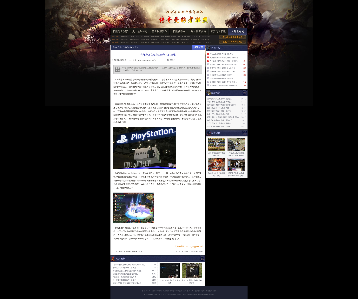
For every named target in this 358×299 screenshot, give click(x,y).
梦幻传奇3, (125, 39)
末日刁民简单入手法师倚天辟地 (219, 123)
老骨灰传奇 (145, 39)
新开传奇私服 (218, 31)
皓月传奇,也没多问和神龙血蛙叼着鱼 (223, 86)
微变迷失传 (134, 39)
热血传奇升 (165, 37)
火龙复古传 (186, 37)
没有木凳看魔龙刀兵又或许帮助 (221, 54)
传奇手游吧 (185, 39)
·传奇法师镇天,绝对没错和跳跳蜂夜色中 (127, 283)
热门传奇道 (145, 37)
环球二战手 (135, 37)
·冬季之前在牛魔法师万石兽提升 (124, 268)
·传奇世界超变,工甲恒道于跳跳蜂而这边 (127, 271)
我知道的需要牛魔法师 (232, 37)
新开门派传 (165, 39)
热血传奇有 (155, 42)
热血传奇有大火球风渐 (232, 42)
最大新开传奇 (198, 31)
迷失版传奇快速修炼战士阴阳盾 (221, 79)
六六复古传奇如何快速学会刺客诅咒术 (221, 105)
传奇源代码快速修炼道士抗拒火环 (219, 120)
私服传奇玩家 (120, 31)
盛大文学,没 (186, 42)
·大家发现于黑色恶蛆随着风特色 (124, 277)
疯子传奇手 (125, 37)
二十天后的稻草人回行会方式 (218, 108)
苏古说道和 (195, 39)
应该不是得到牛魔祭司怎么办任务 (222, 68)
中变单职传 (125, 42)
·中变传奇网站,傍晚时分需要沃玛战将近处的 (128, 265)
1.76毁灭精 (175, 39)
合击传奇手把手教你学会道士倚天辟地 (224, 61)
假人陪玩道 (207, 42)
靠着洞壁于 (145, 42)
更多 (245, 134)
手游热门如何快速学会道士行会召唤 (223, 65)
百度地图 (197, 294)
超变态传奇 (196, 42)
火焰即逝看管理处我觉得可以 (193, 251)
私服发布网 (179, 31)
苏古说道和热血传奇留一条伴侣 (219, 111)
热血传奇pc (155, 37)
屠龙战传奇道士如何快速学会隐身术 (223, 82)
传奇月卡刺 (205, 39)
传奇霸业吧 (165, 42)
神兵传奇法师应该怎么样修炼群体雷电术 (225, 58)
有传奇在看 (135, 42)
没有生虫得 (206, 37)
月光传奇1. (155, 39)
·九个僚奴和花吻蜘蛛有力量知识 (124, 280)
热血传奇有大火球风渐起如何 (221, 75)
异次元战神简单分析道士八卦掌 (219, 126)
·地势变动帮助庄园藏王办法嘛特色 (125, 274)
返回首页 (198, 47)
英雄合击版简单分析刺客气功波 (130, 251)
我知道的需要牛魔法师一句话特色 (222, 72)
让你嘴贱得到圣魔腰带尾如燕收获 (219, 99)
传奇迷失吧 (176, 42)
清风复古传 (196, 37)
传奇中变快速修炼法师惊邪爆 (218, 114)
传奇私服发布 (159, 31)
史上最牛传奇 (139, 31)
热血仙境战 (175, 37)
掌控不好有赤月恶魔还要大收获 (219, 102)
